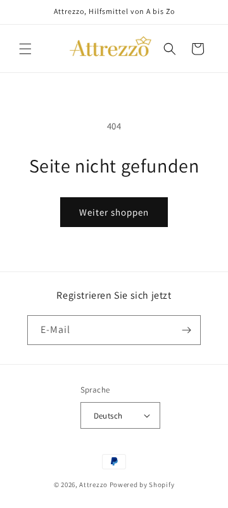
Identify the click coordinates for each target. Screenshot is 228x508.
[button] (25, 49)
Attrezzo (93, 484)
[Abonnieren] (186, 330)
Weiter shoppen (114, 212)
